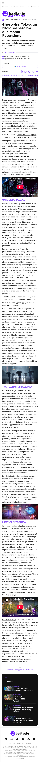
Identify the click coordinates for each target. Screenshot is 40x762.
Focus (15, 716)
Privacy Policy (12, 743)
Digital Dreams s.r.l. (25, 746)
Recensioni (14, 20)
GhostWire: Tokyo (22, 76)
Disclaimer (28, 743)
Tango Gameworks (8, 76)
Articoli (16, 686)
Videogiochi (33, 76)
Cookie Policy (20, 743)
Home (7, 20)
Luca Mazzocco (9, 52)
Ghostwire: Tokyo (9, 620)
